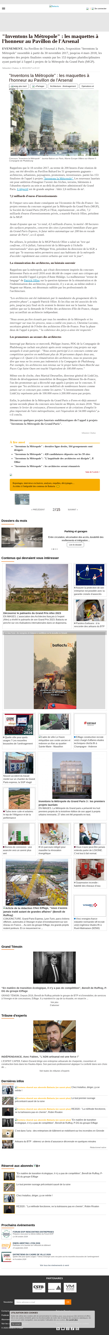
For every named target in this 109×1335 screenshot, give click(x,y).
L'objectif (22, 189)
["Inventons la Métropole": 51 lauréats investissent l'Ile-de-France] (11, 150)
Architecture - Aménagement (63, 86)
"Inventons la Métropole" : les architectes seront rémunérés (47, 466)
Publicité (5, 1315)
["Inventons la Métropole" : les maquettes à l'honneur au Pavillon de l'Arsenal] (22, 499)
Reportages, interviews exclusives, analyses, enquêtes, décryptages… (44, 484)
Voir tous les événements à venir (54, 1265)
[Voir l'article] (104, 633)
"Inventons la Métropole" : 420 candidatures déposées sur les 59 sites (52, 454)
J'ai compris (16, 1324)
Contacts (5, 1311)
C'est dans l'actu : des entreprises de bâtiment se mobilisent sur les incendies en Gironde (35, 632)
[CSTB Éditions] (39, 1287)
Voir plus (54, 1002)
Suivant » (73, 509)
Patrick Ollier (32, 280)
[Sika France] (54, 1287)
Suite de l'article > (92, 472)
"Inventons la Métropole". (59, 178)
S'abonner (54, 1005)
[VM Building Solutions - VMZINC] (70, 1287)
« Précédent (38, 509)
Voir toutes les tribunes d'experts (54, 1071)
